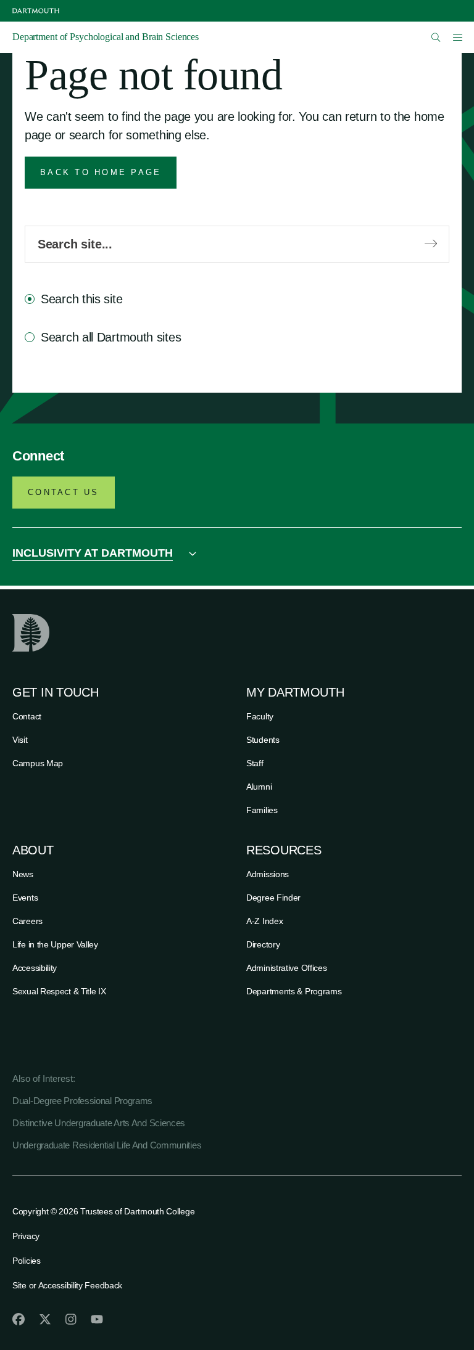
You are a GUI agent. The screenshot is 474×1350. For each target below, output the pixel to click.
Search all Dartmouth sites (111, 337)
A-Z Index (264, 921)
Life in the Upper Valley (55, 944)
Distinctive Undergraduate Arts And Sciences (98, 1123)
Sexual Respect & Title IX (59, 991)
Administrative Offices (286, 968)
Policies (26, 1261)
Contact (26, 716)
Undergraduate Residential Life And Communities (106, 1145)
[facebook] (18, 1319)
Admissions (267, 874)
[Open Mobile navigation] (457, 37)
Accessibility (34, 968)
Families (262, 810)
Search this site (81, 299)
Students (263, 740)
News (22, 874)
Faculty (259, 716)
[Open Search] (436, 37)
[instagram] (71, 1319)
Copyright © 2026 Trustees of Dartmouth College (103, 1211)
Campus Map (37, 763)
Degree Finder (273, 897)
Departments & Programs (293, 991)
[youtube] (97, 1319)
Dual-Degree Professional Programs (82, 1100)
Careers (27, 921)
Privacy (26, 1236)
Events (25, 897)
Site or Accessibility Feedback (67, 1285)
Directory (263, 944)
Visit (20, 740)
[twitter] (45, 1319)
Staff (255, 763)
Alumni (259, 787)
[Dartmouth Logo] (35, 11)
